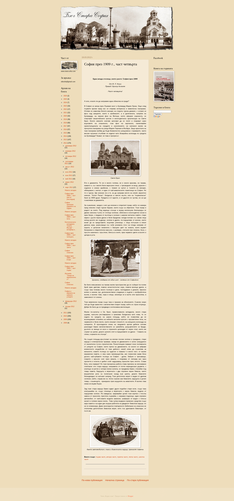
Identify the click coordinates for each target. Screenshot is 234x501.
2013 (65, 139)
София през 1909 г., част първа (70, 268)
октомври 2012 (70, 156)
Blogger (130, 496)
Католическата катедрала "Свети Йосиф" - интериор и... (70, 226)
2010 (65, 316)
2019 (65, 119)
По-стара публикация (138, 480)
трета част (122, 457)
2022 (65, 109)
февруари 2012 (71, 301)
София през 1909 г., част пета (70, 217)
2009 (65, 319)
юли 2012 (69, 172)
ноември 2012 (70, 151)
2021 (65, 113)
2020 (65, 116)
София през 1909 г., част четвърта (70, 235)
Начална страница (114, 480)
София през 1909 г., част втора (70, 258)
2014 (65, 136)
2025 (65, 99)
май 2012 (69, 179)
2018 (65, 123)
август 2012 (69, 167)
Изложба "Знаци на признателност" (70, 276)
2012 (65, 143)
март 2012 (69, 187)
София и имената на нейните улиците (70, 294)
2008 (65, 323)
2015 (65, 133)
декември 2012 (70, 146)
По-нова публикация (92, 480)
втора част (111, 457)
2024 (65, 102)
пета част (133, 457)
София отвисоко (69, 251)
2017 (65, 126)
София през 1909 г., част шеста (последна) (70, 196)
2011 (65, 313)
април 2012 (69, 182)
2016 (65, 129)
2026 (65, 96)
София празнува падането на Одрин (70, 205)
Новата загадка (70, 190)
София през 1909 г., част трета (70, 245)
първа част (100, 457)
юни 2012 (69, 175)
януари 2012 (69, 306)
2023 (65, 106)
